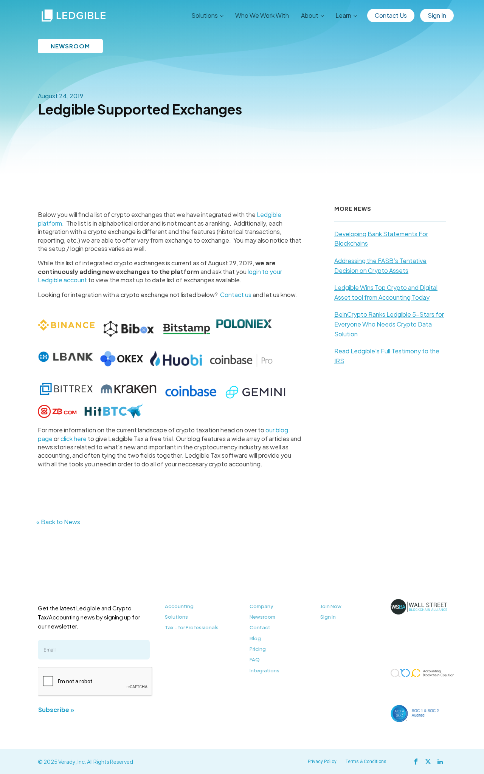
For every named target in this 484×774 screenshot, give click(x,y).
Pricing (258, 649)
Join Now (330, 606)
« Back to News (58, 522)
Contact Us (391, 15)
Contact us (235, 295)
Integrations (264, 670)
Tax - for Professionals (192, 627)
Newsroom (262, 616)
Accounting (179, 606)
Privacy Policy (322, 761)
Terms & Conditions (366, 761)
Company (261, 606)
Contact (260, 627)
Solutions (176, 616)
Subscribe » (56, 710)
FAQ (255, 659)
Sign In (437, 15)
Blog (255, 638)
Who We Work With (262, 15)
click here (73, 439)
